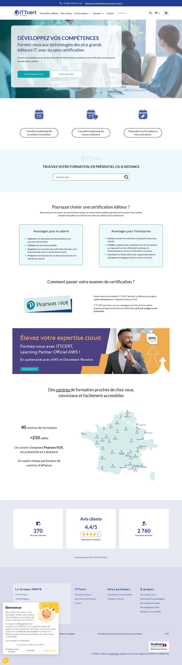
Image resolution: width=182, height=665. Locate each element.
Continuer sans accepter (12, 650)
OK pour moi (49, 650)
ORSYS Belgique (22, 599)
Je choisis (31, 650)
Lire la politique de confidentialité (17, 641)
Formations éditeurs (49, 13)
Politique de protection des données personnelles (120, 634)
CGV (167, 634)
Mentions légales (67, 634)
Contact (110, 13)
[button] (5, 660)
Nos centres (66, 13)
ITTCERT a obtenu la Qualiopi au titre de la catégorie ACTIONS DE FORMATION (130, 654)
